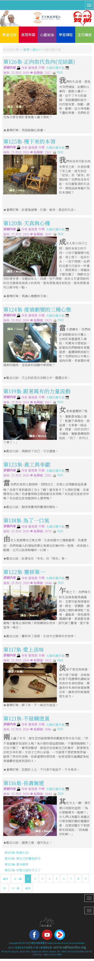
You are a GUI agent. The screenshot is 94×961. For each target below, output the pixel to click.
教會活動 (9, 34)
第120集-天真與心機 (26, 223)
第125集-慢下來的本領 (29, 141)
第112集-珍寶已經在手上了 (23, 870)
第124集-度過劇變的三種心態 (37, 309)
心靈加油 (47, 34)
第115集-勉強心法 (16, 852)
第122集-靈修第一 (24, 572)
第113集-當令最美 (16, 864)
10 (4, 888)
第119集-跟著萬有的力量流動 (36, 391)
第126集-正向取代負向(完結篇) (39, 61)
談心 (36, 49)
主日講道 (85, 34)
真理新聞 (28, 34)
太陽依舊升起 (55, 68)
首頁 (26, 49)
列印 (59, 72)
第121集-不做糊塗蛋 (26, 718)
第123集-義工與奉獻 (26, 464)
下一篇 (15, 888)
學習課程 (66, 34)
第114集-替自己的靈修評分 (23, 858)
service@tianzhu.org (69, 947)
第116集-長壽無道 (23, 782)
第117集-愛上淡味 (23, 649)
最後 (27, 888)
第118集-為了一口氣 (26, 520)
